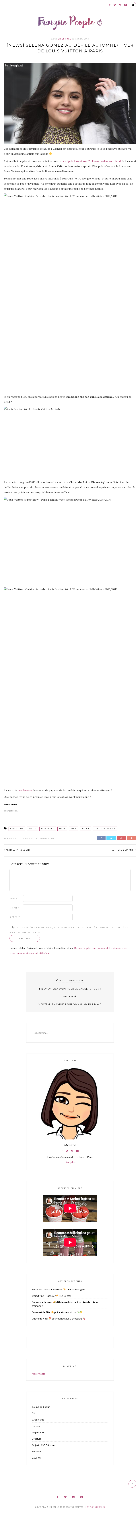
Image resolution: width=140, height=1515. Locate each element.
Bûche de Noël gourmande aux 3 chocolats (57, 1318)
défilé (32, 828)
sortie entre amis (105, 828)
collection (17, 828)
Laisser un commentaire (39, 838)
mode (62, 828)
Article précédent (18, 850)
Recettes (37, 1451)
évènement (47, 828)
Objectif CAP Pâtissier (44, 1445)
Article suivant (123, 850)
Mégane (14, 838)
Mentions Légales (95, 1507)
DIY (33, 1413)
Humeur (36, 1426)
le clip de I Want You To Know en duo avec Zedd (92, 161)
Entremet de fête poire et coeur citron (54, 1312)
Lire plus (70, 1162)
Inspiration (38, 1432)
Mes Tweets (38, 1373)
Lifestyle (64, 39)
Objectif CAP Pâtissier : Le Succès (51, 1295)
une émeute (25, 790)
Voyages (37, 1457)
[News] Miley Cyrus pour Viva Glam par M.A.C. (70, 1004)
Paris (74, 828)
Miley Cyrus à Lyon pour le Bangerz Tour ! (70, 988)
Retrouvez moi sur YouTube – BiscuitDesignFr (58, 1289)
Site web (14, 917)
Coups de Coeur (41, 1407)
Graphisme (38, 1419)
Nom (13, 898)
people (86, 828)
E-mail (14, 907)
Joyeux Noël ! (70, 996)
